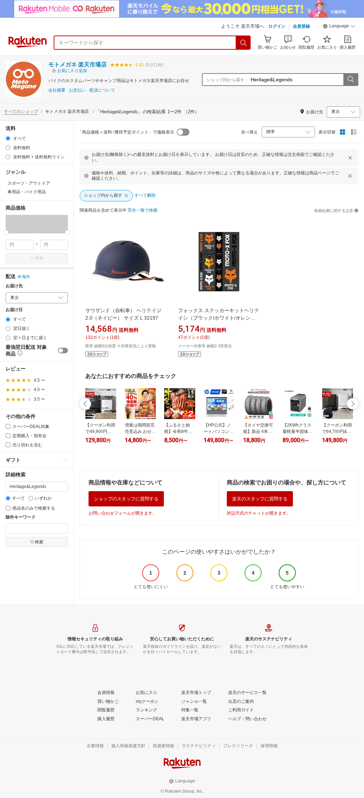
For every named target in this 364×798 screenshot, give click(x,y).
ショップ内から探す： (227, 79)
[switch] (63, 350)
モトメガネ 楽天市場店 (77, 64)
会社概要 (56, 90)
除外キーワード (21, 517)
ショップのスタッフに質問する (126, 498)
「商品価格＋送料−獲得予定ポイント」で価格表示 (126, 132)
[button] (339, 27)
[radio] (8, 138)
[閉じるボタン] (350, 158)
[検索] (243, 43)
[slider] (6, 232)
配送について (102, 90)
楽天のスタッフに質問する (260, 498)
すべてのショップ (21, 111)
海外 (26, 276)
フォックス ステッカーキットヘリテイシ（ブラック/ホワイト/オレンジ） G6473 (218, 318)
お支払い (77, 90)
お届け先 (14, 286)
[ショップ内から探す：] (350, 79)
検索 (39, 258)
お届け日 (14, 310)
